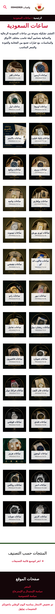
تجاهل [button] (21, 609)
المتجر (27, 586)
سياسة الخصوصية (27, 596)
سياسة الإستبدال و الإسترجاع (28, 591)
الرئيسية (37, 18)
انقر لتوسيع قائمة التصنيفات (26, 561)
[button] (5, 7)
